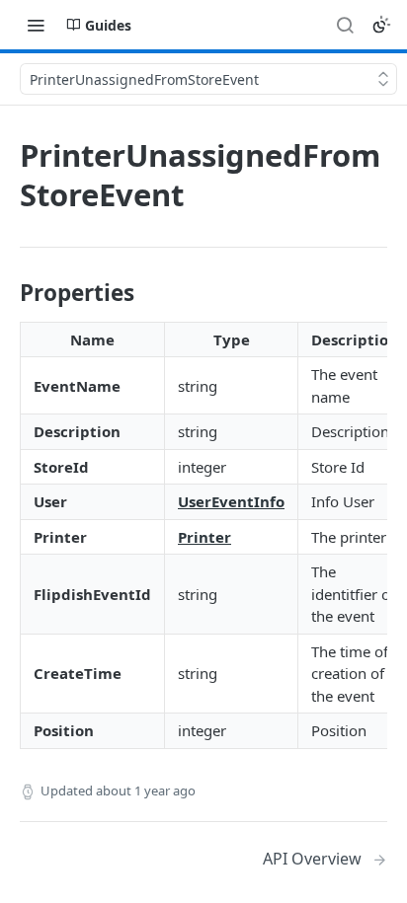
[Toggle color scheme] (381, 24)
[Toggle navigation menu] (35, 24)
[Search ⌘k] (345, 24)
